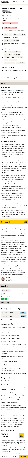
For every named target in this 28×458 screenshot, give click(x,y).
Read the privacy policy (6, 451)
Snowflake (6, 11)
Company (18, 77)
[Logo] (5, 2)
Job (10, 77)
